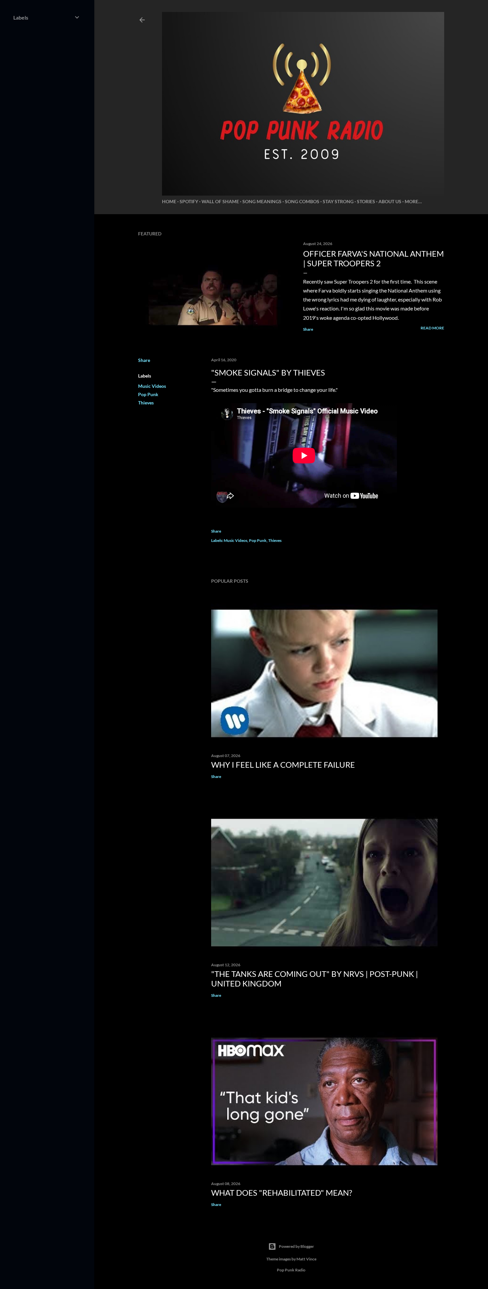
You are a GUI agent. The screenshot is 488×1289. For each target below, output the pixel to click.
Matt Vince (306, 1258)
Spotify (189, 201)
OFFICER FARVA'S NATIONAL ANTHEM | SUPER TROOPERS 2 (373, 258)
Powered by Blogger (296, 1246)
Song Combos (302, 201)
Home (169, 201)
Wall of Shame (220, 201)
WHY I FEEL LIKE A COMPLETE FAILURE (283, 764)
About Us (389, 201)
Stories (366, 201)
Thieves (146, 402)
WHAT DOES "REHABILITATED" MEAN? (281, 1192)
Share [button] (308, 329)
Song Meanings (262, 201)
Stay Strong (338, 201)
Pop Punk (148, 394)
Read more (432, 327)
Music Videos (152, 386)
